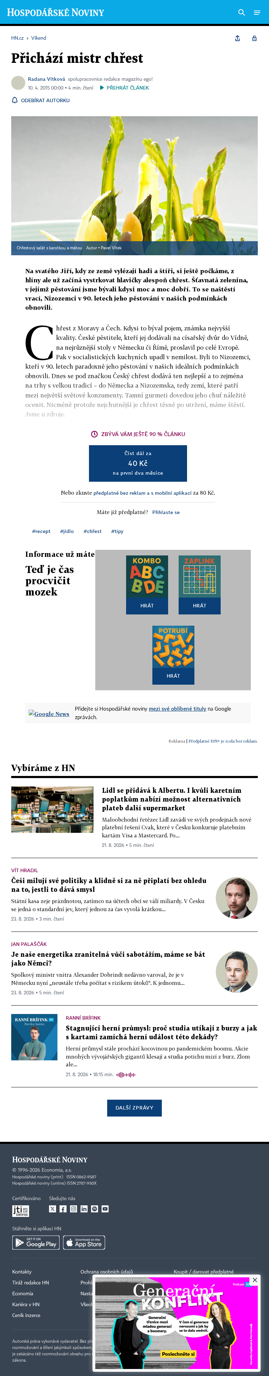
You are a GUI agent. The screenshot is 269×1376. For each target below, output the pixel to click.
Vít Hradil (24, 870)
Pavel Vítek (111, 248)
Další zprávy (134, 1108)
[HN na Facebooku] (63, 1208)
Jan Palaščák (29, 944)
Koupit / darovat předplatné (204, 1272)
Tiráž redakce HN (30, 1282)
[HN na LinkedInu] (84, 1208)
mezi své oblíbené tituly (177, 708)
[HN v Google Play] (36, 1243)
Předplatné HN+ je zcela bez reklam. (223, 741)
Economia (22, 1293)
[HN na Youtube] (105, 1208)
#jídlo (67, 531)
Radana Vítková (46, 79)
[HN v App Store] (84, 1243)
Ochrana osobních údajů (107, 1272)
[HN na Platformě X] (52, 1208)
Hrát (147, 605)
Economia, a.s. (57, 1170)
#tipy (117, 531)
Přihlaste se (166, 512)
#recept (41, 531)
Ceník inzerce (26, 1315)
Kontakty (22, 1272)
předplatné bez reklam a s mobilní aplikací (143, 493)
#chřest (93, 531)
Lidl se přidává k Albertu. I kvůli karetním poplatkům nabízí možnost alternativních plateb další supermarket (171, 799)
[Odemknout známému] (254, 38)
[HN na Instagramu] (73, 1208)
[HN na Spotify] (94, 1208)
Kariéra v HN (26, 1304)
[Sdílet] (237, 38)
